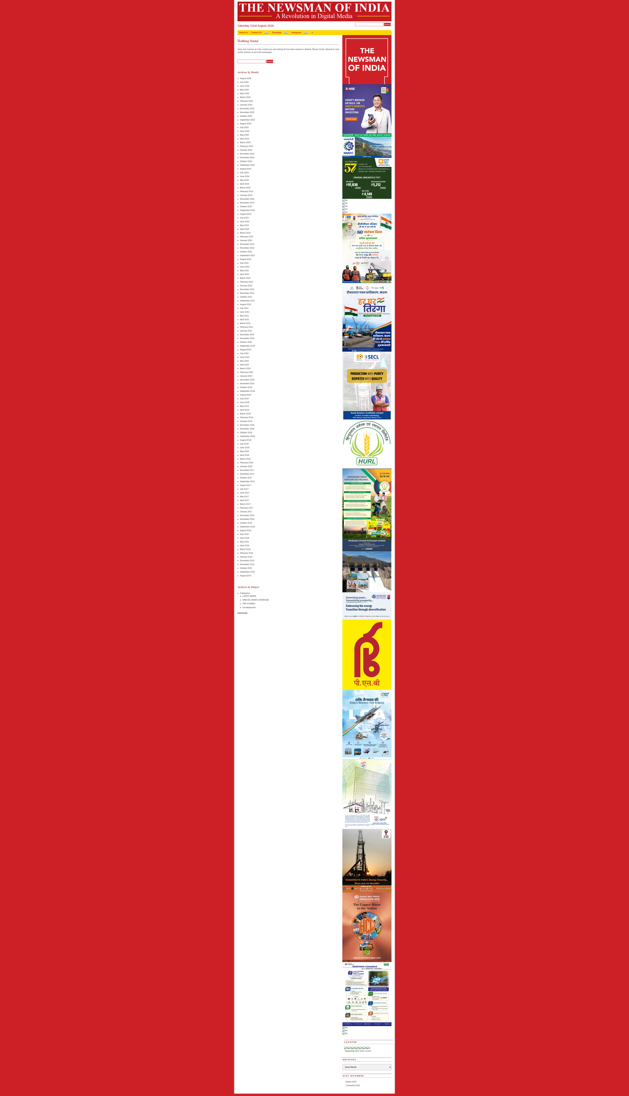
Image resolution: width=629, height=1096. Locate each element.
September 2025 (247, 120)
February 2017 (246, 508)
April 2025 (244, 139)
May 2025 (244, 135)
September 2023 (247, 210)
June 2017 (244, 493)
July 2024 (244, 172)
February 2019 (246, 417)
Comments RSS (353, 1085)
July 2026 (244, 82)
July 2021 (244, 308)
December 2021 (247, 289)
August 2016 (245, 530)
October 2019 (246, 387)
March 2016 (245, 549)
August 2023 (245, 214)
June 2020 (244, 357)
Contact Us (256, 32)
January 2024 (246, 195)
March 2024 (245, 188)
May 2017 (244, 496)
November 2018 (247, 429)
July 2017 (244, 489)
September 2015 (247, 572)
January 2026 (246, 105)
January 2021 (246, 331)
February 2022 (246, 282)
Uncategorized (249, 607)
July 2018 (244, 444)
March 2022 (245, 278)
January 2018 (246, 466)
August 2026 (245, 78)
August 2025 (245, 124)
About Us (243, 32)
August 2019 (245, 395)
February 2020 (246, 372)
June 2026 (244, 86)
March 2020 (245, 368)
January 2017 (246, 511)
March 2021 (245, 323)
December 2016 (247, 515)
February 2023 (246, 237)
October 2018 (246, 432)
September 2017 (247, 481)
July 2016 (244, 534)
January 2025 (246, 150)
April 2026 (244, 93)
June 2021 (244, 312)
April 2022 (244, 274)
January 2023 (246, 240)
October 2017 (246, 478)
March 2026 (245, 97)
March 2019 (245, 414)
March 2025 (245, 142)
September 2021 (247, 301)
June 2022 (244, 267)
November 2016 (247, 519)
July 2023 (244, 218)
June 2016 (244, 538)
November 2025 (247, 112)
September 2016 (247, 527)
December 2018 (247, 425)
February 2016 (246, 553)
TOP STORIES (248, 604)
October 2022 (246, 252)
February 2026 (246, 101)
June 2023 (244, 221)
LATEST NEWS (249, 596)
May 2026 (244, 90)
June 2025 (244, 131)
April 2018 (244, 455)
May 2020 (244, 361)
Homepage (243, 613)
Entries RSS (351, 1082)
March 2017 (245, 504)
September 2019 (247, 391)
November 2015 (247, 564)
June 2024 (244, 176)
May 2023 (244, 225)
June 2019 (244, 402)
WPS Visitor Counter (363, 1051)
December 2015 (247, 560)
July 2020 (244, 353)
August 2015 (245, 576)
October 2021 (246, 297)
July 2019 (244, 398)
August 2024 (245, 169)
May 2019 (244, 406)
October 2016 (246, 523)
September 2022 (247, 255)
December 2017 (247, 470)
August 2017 (245, 485)
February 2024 (246, 191)
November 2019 (247, 383)
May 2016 (244, 542)
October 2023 (246, 206)
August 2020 (245, 350)
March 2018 (245, 459)
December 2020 (247, 334)
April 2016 (244, 545)
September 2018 (247, 436)
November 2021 (247, 293)
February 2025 (246, 146)
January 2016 (246, 557)
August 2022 (245, 259)
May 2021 (244, 316)
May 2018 (244, 451)
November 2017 (247, 474)
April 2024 (244, 184)
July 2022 (244, 263)
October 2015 (246, 568)
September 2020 (247, 346)
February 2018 (246, 463)
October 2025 (246, 116)
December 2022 (247, 244)
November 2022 (247, 248)
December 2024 (247, 154)
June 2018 (244, 447)
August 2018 (245, 440)
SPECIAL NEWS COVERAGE (255, 600)
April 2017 (244, 500)
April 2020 (244, 365)
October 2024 (246, 161)
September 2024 (247, 165)
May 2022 (244, 270)
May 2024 (244, 180)
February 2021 (246, 327)
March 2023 (245, 233)
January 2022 (246, 285)
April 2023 (244, 229)
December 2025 (247, 108)
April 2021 (244, 319)
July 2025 (244, 127)
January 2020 (246, 376)
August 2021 (245, 304)
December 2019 (247, 380)
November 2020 (247, 338)
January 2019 (246, 421)
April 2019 (244, 410)
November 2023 (247, 203)
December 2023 (247, 199)
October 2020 (246, 342)
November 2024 (247, 157)
